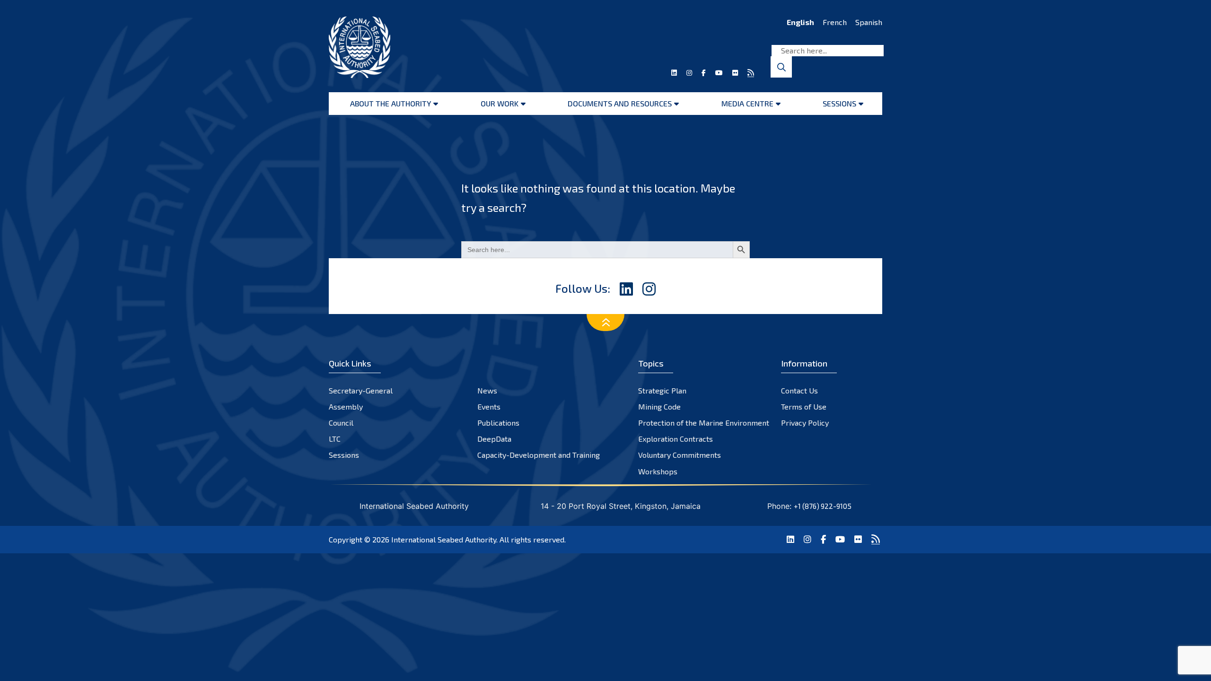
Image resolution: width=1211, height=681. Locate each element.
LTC (335, 438)
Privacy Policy (805, 422)
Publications (498, 422)
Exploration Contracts (675, 438)
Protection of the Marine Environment (703, 422)
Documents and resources (620, 103)
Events (488, 406)
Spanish (868, 21)
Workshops (657, 471)
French (835, 21)
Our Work (499, 103)
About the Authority (390, 103)
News (487, 390)
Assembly (346, 406)
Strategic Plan (662, 390)
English (800, 21)
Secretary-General (361, 390)
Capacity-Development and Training (538, 454)
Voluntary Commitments (679, 454)
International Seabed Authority (443, 539)
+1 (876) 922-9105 (822, 506)
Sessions (839, 103)
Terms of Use (803, 406)
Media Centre (747, 103)
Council (341, 422)
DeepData (494, 438)
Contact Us (799, 390)
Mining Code (659, 406)
